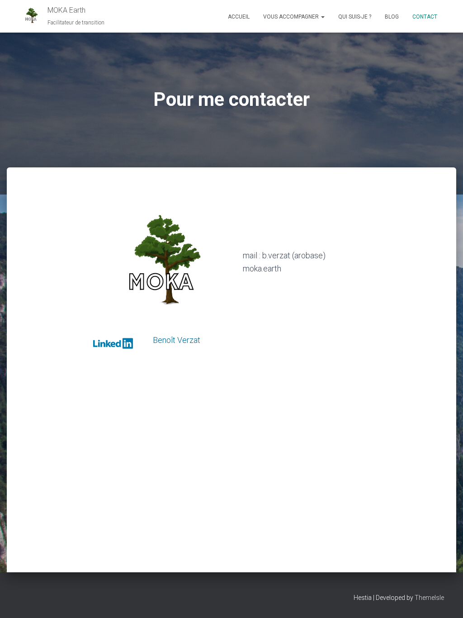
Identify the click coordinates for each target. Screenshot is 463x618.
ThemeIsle (429, 597)
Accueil (239, 17)
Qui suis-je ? (354, 17)
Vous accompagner (291, 17)
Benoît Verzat (176, 340)
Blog (392, 17)
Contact (424, 17)
